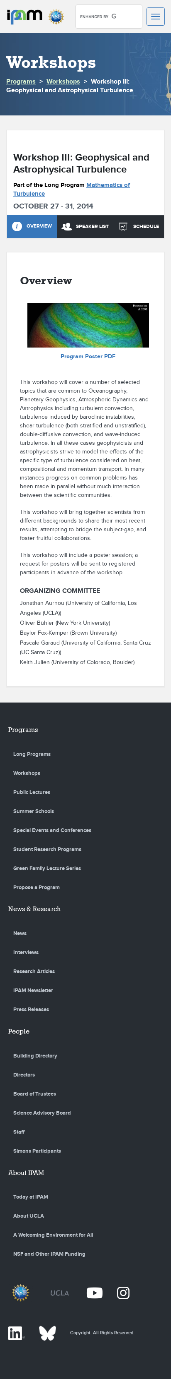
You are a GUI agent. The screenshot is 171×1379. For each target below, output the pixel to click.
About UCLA (28, 1216)
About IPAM (26, 1173)
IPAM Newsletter (33, 990)
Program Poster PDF (88, 356)
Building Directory (35, 1056)
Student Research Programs (47, 849)
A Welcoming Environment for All (53, 1235)
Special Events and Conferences (52, 830)
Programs (21, 82)
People (18, 1031)
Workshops (63, 82)
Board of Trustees (34, 1094)
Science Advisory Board (42, 1113)
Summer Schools (33, 811)
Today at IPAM (30, 1197)
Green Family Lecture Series (47, 868)
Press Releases (31, 1009)
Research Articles (34, 971)
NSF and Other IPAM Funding (49, 1254)
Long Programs (32, 754)
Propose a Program (36, 887)
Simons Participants (37, 1151)
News (20, 933)
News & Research (34, 909)
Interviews (26, 952)
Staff (18, 1132)
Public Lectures (31, 792)
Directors (24, 1075)
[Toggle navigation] (156, 16)
